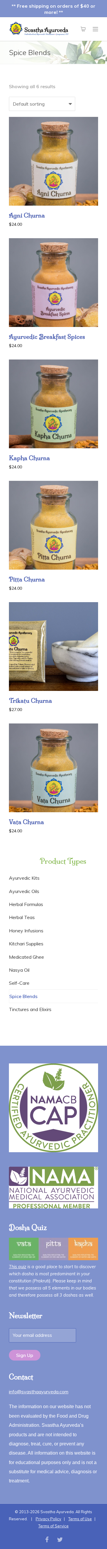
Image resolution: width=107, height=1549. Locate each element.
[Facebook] (47, 1539)
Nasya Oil (19, 970)
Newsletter (26, 1315)
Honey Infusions (26, 931)
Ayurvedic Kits (24, 878)
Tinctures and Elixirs (30, 1009)
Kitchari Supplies (26, 944)
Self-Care (19, 983)
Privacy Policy (48, 1518)
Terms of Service (53, 1526)
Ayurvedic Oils (24, 891)
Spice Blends (23, 996)
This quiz (17, 1266)
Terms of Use (80, 1518)
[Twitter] (60, 1539)
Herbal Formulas (26, 904)
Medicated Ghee (26, 957)
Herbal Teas (22, 917)
